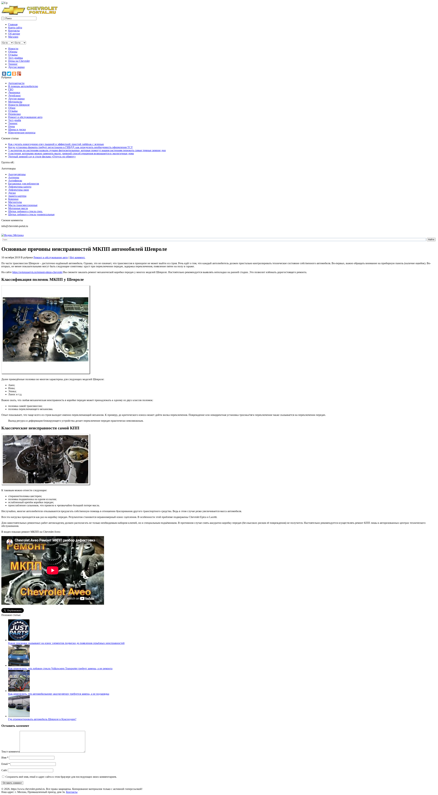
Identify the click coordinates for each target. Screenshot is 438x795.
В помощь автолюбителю (23, 86)
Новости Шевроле (19, 104)
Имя (4, 757)
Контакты (14, 30)
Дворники (14, 92)
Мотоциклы (15, 101)
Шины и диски (17, 129)
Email (5, 763)
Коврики (13, 199)
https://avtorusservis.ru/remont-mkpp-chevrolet (37, 272)
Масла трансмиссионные (22, 205)
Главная (12, 24)
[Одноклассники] (14, 74)
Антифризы (15, 180)
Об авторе (14, 33)
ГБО (10, 89)
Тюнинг (13, 64)
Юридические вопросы (21, 132)
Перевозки (14, 114)
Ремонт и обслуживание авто (25, 117)
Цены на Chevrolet (19, 60)
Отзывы (13, 54)
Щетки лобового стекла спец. (25, 211)
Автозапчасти (16, 83)
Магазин (13, 36)
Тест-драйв (14, 120)
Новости (13, 48)
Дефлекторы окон (18, 189)
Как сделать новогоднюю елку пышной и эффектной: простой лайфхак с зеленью (56, 144)
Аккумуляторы (17, 174)
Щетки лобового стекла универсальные (31, 214)
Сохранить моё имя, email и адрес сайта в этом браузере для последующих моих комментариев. (61, 776)
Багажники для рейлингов (23, 183)
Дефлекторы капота (19, 186)
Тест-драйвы (15, 57)
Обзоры (12, 51)
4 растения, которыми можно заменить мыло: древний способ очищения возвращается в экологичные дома (71, 153)
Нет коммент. (77, 257)
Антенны (13, 177)
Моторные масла (18, 208)
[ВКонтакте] (4, 74)
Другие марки (16, 67)
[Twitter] (9, 74)
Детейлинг (14, 95)
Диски (12, 192)
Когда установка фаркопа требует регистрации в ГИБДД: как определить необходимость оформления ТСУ (70, 147)
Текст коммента (10, 751)
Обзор (11, 107)
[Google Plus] (19, 74)
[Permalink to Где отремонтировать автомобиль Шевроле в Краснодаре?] (19, 716)
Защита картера (17, 195)
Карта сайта (15, 27)
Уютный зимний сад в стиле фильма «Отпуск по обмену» (42, 156)
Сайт (4, 770)
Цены (11, 126)
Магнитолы (15, 202)
